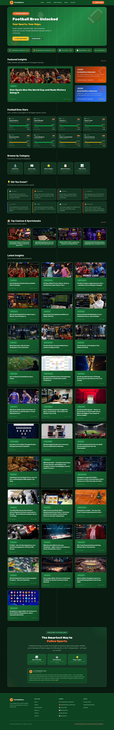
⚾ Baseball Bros (63, 710)
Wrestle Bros (101, 50)
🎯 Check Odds (98, 2)
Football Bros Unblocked (18, 50)
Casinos (36, 715)
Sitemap (85, 707)
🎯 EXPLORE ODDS (21, 38)
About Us (36, 710)
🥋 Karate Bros (63, 715)
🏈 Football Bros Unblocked (66, 702)
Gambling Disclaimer (89, 704)
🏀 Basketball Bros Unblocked (67, 704)
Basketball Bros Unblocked (43, 50)
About (66, 2)
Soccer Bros (65, 50)
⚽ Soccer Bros (63, 707)
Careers (73, 2)
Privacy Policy (87, 702)
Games (49, 2)
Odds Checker (58, 2)
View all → (104, 60)
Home (42, 2)
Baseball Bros (83, 50)
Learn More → (37, 38)
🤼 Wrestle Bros (63, 713)
